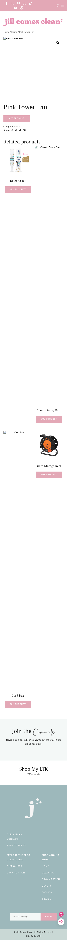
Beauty (47, 886)
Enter (49, 917)
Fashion (47, 893)
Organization (16, 873)
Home (6, 32)
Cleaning (48, 873)
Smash (37, 936)
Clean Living (15, 860)
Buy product (17, 119)
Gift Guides (14, 866)
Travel (46, 899)
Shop (45, 860)
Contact (12, 839)
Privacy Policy (17, 846)
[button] (58, 43)
